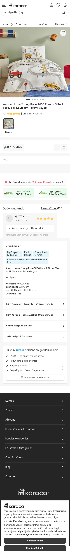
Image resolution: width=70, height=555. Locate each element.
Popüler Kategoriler (16, 438)
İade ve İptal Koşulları (19, 336)
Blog (8, 467)
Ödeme (10, 476)
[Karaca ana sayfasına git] (33, 492)
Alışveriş (10, 419)
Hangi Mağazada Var (19, 325)
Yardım (9, 410)
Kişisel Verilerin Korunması (20, 429)
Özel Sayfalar (14, 457)
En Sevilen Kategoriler (18, 448)
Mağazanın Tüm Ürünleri (37, 377)
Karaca (9, 400)
